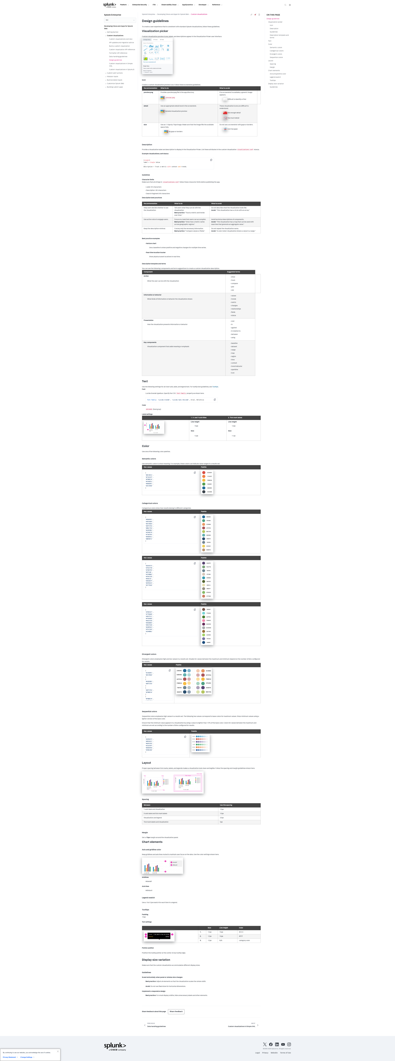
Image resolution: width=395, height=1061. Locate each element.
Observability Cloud (168, 5)
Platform (123, 5)
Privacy (265, 1053)
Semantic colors (276, 48)
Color (270, 44)
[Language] (290, 5)
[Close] (58, 1051)
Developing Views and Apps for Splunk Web (173, 14)
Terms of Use (285, 1053)
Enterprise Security (139, 5)
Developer (202, 5)
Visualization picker (275, 22)
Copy (212, 160)
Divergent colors (276, 54)
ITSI (154, 5)
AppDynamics (187, 5)
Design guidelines (273, 19)
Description (274, 29)
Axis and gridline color (278, 74)
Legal (257, 1053)
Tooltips (215, 387)
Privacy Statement (9, 1057)
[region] (30, 1055)
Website (274, 1053)
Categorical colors (276, 51)
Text (269, 41)
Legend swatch (275, 77)
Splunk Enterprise (148, 14)
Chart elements (274, 71)
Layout (270, 61)
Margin (272, 67)
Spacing (273, 64)
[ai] (255, 14)
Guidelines (274, 32)
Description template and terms (279, 37)
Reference (216, 5)
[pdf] (259, 14)
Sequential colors (276, 57)
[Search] (285, 5)
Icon (271, 25)
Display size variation (276, 84)
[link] (251, 14)
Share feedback (176, 1012)
